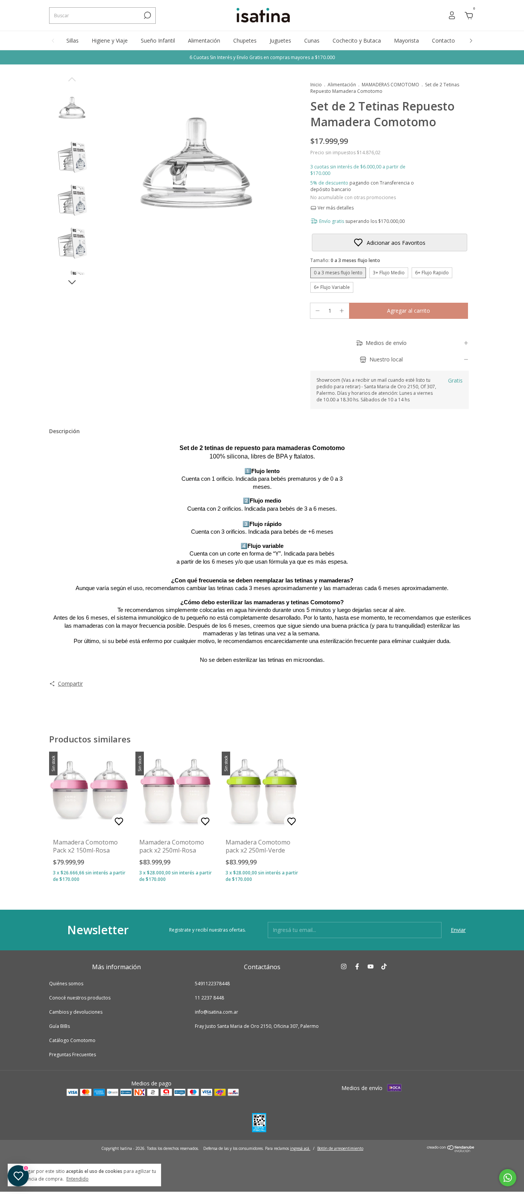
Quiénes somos (66, 983)
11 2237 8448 (209, 997)
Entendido (77, 1179)
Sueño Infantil (158, 40)
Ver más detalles (335, 207)
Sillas (72, 40)
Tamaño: (345, 260)
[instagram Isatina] (344, 966)
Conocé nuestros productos (79, 997)
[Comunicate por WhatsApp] (507, 1177)
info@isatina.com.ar (216, 1012)
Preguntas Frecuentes (72, 1054)
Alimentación (204, 40)
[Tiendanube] (451, 1150)
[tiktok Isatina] (384, 966)
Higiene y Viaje (110, 40)
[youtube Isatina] (370, 966)
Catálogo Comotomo (72, 1040)
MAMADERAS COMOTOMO (390, 84)
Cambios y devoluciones (75, 1012)
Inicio (316, 84)
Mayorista (406, 40)
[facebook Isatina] (357, 966)
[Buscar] (147, 15)
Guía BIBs (59, 1026)
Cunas (312, 40)
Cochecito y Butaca (357, 40)
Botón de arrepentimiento (340, 1148)
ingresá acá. (300, 1148)
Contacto (443, 40)
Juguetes (280, 40)
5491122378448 (212, 983)
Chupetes (245, 40)
